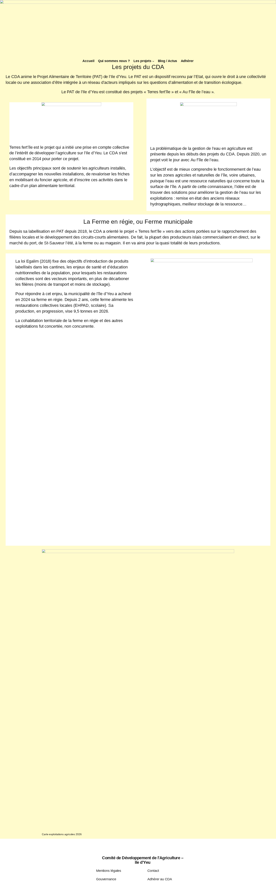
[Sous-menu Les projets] (153, 61)
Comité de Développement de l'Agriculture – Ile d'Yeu (142, 860)
